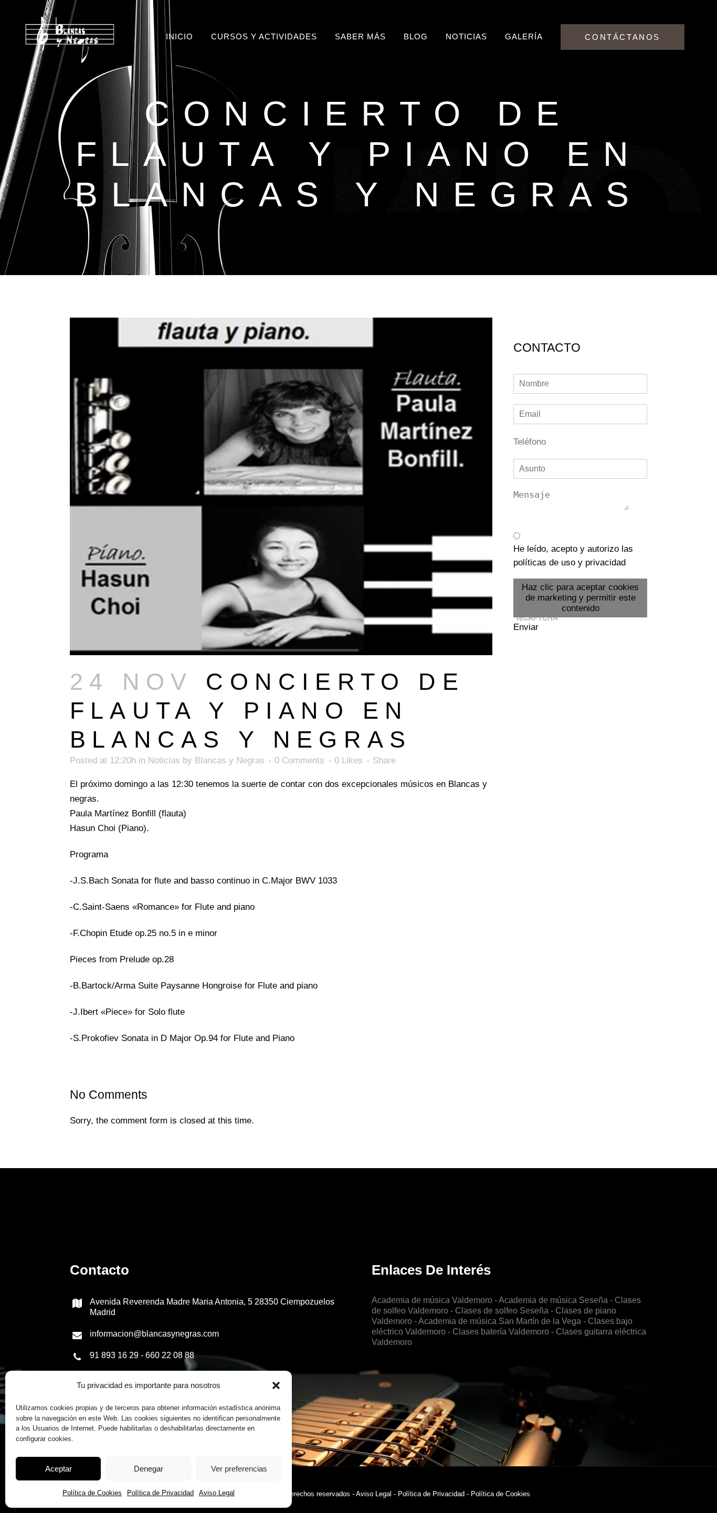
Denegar (148, 1468)
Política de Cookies (92, 1493)
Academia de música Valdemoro (432, 1300)
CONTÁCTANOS (622, 37)
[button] (276, 1385)
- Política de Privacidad (428, 1494)
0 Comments (299, 760)
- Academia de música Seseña (550, 1300)
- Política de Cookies (497, 1494)
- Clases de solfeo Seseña (498, 1310)
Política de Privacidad (160, 1493)
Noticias (164, 760)
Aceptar (58, 1468)
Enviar (526, 627)
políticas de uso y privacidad (569, 563)
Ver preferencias (239, 1468)
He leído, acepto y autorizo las (573, 556)
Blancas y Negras (230, 760)
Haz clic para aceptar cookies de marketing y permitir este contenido (580, 597)
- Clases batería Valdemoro (497, 1331)
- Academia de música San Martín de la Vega (496, 1321)
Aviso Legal (217, 1493)
